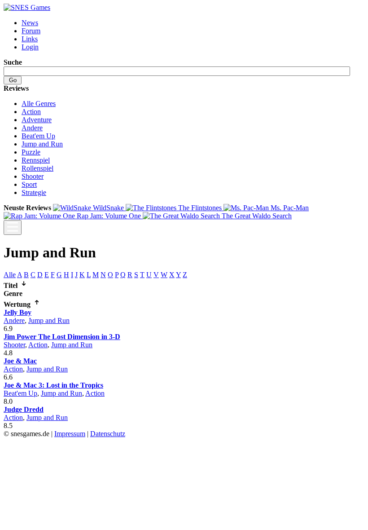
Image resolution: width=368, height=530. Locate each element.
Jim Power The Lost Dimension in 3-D (62, 336)
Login (30, 47)
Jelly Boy (17, 312)
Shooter (33, 176)
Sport (29, 184)
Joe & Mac (20, 361)
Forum (31, 31)
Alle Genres (39, 103)
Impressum (69, 433)
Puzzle (31, 152)
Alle (10, 274)
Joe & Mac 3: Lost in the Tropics (53, 385)
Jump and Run (42, 144)
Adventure (37, 120)
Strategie (34, 192)
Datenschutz (107, 433)
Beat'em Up (38, 136)
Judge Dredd (24, 409)
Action (31, 111)
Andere (32, 128)
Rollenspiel (37, 168)
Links (30, 39)
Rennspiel (36, 160)
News (30, 22)
